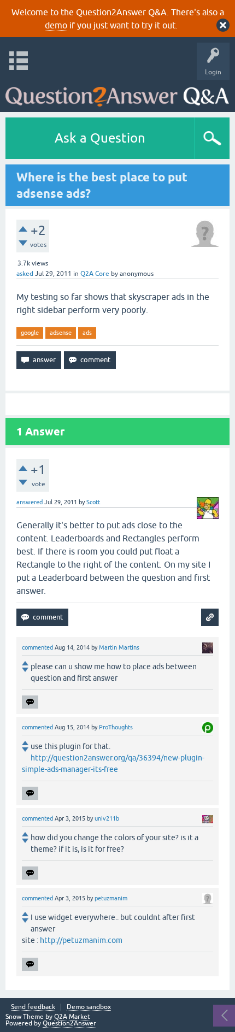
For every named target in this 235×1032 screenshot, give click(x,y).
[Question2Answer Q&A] (117, 93)
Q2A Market (72, 1017)
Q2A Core (94, 274)
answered (29, 502)
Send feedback (33, 1007)
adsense (61, 332)
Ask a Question (100, 138)
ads (87, 332)
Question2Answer (69, 1023)
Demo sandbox (89, 1007)
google (30, 332)
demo (56, 25)
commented (37, 647)
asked (24, 274)
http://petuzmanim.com (81, 940)
